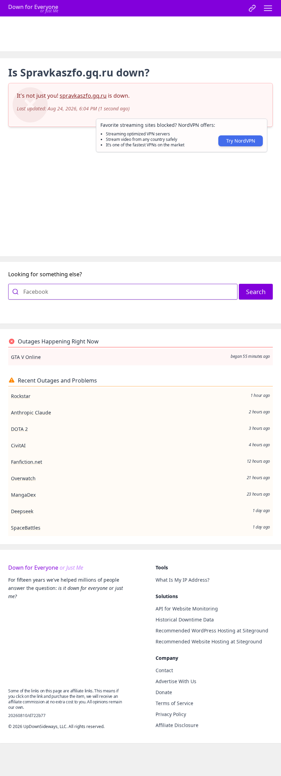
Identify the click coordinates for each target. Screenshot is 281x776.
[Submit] (16, 291)
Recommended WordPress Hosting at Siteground (212, 630)
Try (240, 140)
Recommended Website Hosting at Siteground (209, 641)
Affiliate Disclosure (177, 725)
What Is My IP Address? (182, 580)
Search (256, 292)
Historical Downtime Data (185, 619)
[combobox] (122, 292)
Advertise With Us (176, 681)
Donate (164, 692)
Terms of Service (174, 703)
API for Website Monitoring (187, 608)
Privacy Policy (171, 714)
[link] (252, 8)
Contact (164, 670)
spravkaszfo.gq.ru (83, 95)
